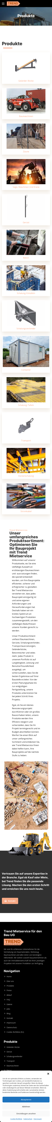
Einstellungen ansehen (26, 1113)
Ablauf (9, 995)
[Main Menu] (3, 4)
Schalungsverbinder (14, 1056)
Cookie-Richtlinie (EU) (15, 1032)
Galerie (9, 1004)
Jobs (8, 1009)
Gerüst (9, 1051)
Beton (9, 1070)
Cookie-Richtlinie (16, 1119)
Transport (11, 1061)
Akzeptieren (26, 1099)
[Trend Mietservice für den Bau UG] (13, 3)
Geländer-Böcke (13, 1047)
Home (9, 976)
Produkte (10, 986)
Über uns (10, 981)
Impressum (38, 1119)
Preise (9, 990)
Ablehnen (26, 1106)
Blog (8, 1013)
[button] (48, 1073)
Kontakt (10, 1018)
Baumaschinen (13, 1065)
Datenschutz (27, 1119)
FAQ (8, 999)
